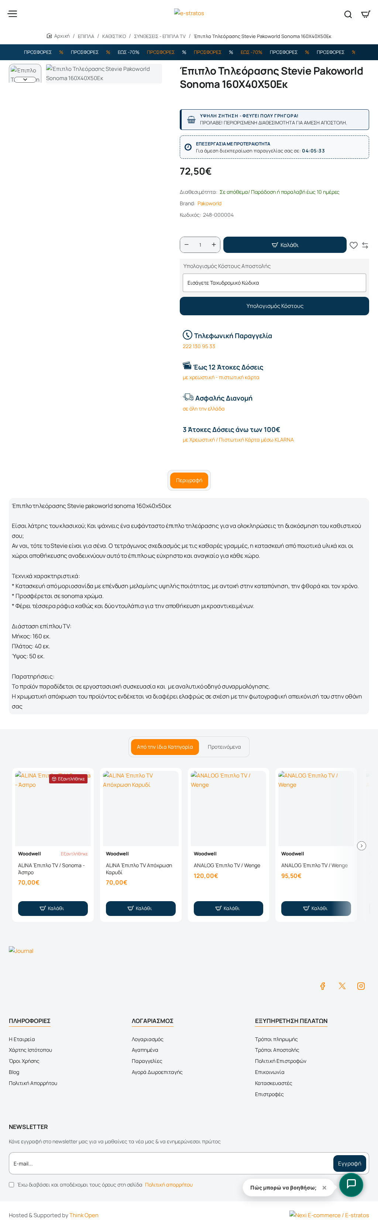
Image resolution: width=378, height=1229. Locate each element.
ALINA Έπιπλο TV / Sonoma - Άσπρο (51, 868)
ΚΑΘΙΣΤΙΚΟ (114, 36)
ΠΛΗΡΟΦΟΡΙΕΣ (30, 1021)
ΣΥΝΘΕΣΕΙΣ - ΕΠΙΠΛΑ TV (160, 36)
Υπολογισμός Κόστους (274, 306)
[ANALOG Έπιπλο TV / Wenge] (229, 809)
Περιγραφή (189, 480)
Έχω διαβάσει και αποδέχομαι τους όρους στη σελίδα (104, 1184)
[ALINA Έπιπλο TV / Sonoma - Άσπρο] (53, 809)
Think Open (84, 1215)
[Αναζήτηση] (348, 14)
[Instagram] (361, 986)
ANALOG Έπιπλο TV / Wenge (227, 865)
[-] (186, 245)
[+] (213, 245)
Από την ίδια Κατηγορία (165, 746)
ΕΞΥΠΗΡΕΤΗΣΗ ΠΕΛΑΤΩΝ (291, 1021)
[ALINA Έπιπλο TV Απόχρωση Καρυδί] (141, 809)
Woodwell (29, 854)
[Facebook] (323, 986)
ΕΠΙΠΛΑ (86, 36)
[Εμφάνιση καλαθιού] (366, 14)
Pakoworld (209, 203)
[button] (25, 67)
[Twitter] (342, 986)
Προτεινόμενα (224, 746)
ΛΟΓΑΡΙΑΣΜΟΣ (152, 1021)
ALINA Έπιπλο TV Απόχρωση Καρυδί (139, 868)
